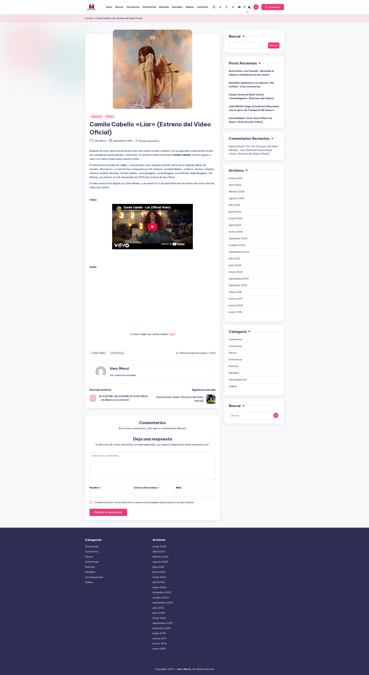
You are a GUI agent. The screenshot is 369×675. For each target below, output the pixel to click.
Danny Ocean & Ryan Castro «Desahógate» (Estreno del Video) (251, 96)
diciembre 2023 (238, 238)
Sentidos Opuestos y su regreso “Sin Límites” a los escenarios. (251, 84)
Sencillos (96, 116)
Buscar (235, 36)
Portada (89, 18)
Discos (233, 352)
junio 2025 (235, 211)
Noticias (234, 366)
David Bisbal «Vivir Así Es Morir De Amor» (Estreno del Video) (250, 120)
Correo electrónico (147, 487)
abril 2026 (235, 185)
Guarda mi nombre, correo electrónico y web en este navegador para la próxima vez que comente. (144, 502)
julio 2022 (234, 258)
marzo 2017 (236, 298)
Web (178, 487)
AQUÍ (172, 334)
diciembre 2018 (238, 285)
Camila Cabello (98, 353)
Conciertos (235, 346)
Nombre (95, 487)
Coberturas (235, 339)
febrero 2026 (236, 191)
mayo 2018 (235, 292)
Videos (109, 116)
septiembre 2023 (239, 251)
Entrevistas (235, 359)
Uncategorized (237, 379)
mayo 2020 (236, 271)
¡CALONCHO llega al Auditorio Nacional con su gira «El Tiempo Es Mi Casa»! (254, 108)
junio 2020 (235, 265)
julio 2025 (234, 205)
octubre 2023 (237, 245)
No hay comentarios (149, 141)
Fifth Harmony (117, 353)
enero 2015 (235, 312)
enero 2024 (236, 231)
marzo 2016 (236, 305)
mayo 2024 (235, 218)
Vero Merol (119, 368)
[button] (272, 7)
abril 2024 (235, 225)
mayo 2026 (235, 178)
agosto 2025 (236, 198)
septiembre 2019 (239, 278)
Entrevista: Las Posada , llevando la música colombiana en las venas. (251, 73)
